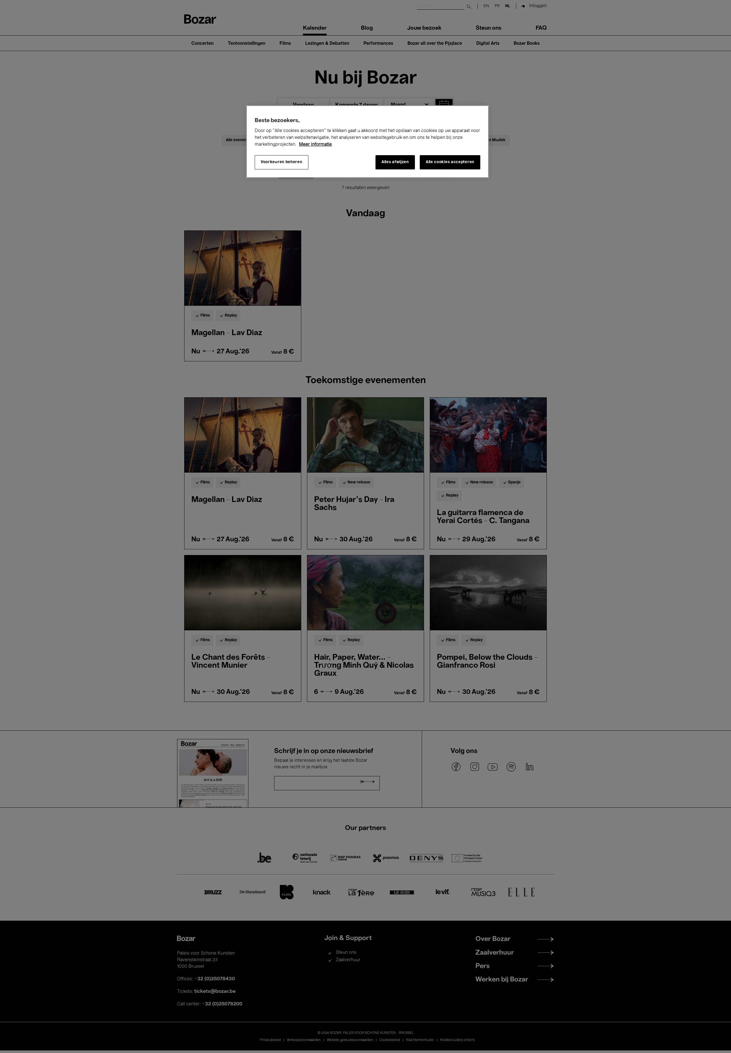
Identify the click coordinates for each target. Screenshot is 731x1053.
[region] (367, 141)
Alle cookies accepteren (450, 162)
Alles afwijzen (395, 162)
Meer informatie (315, 145)
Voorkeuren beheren (281, 162)
